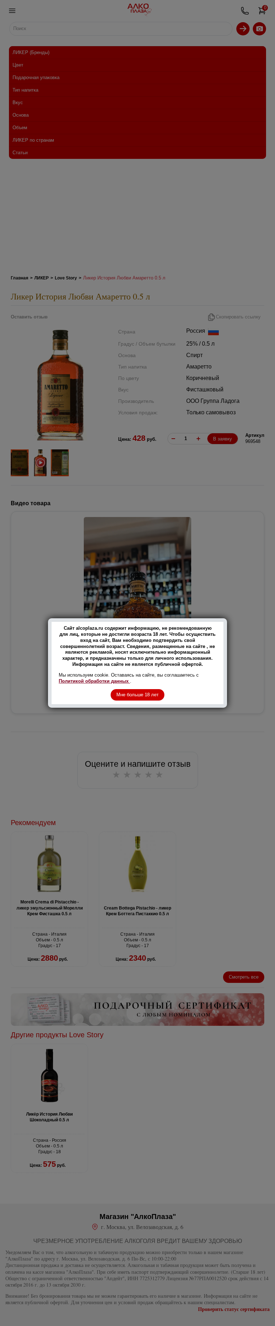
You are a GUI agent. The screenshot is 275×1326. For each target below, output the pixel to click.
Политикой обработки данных (94, 681)
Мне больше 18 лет (137, 694)
